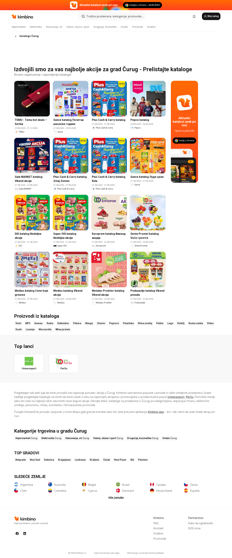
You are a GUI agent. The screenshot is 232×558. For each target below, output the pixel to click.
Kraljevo (94, 459)
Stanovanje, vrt (54, 26)
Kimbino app (156, 412)
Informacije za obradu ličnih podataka (145, 553)
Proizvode (137, 26)
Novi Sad (35, 459)
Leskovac (80, 459)
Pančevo (143, 459)
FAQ (155, 523)
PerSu (189, 397)
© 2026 (77, 553)
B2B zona (194, 528)
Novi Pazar (120, 459)
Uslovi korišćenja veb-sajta (106, 553)
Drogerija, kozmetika (105, 26)
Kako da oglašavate (200, 523)
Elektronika (36, 26)
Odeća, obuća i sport (77, 26)
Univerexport (175, 397)
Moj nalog (213, 16)
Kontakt (158, 528)
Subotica (49, 459)
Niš (132, 459)
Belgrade (20, 459)
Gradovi (151, 26)
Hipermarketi (19, 26)
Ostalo (124, 26)
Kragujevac (64, 459)
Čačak (106, 459)
